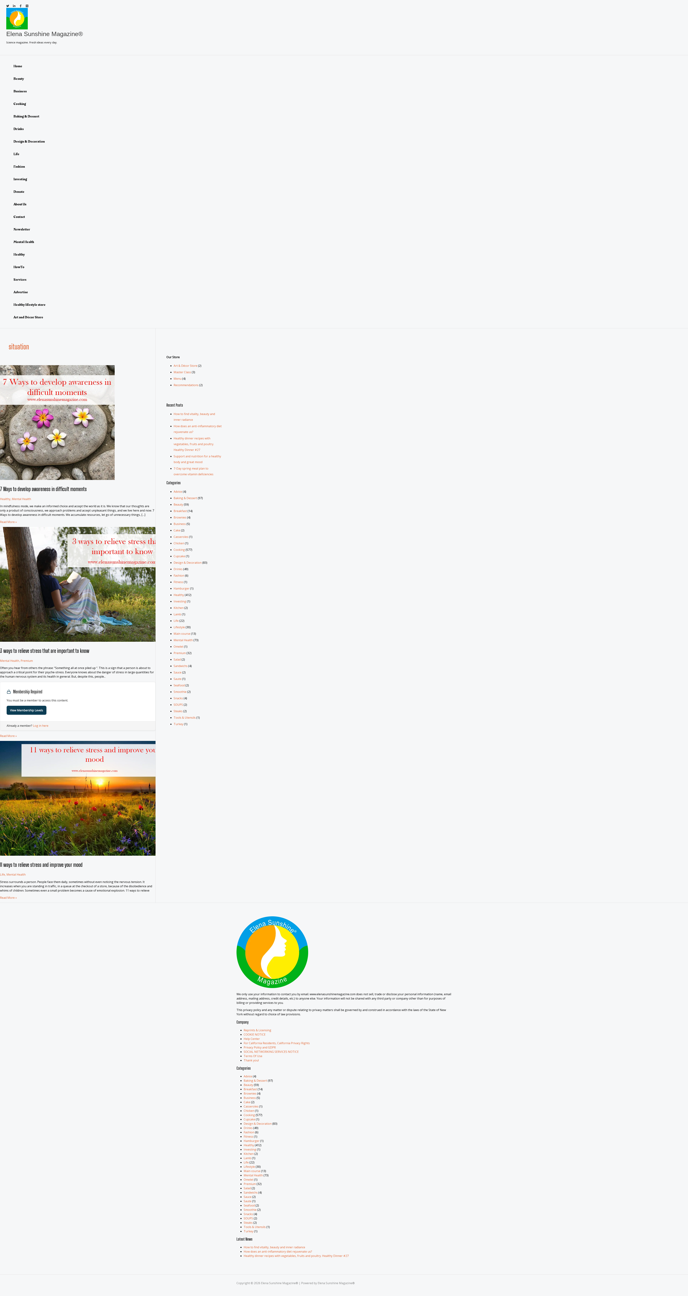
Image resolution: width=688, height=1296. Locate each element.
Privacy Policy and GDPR (260, 1047)
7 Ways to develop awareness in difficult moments (43, 489)
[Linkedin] (14, 6)
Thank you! (251, 1060)
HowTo (18, 267)
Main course (182, 634)
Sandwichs (181, 666)
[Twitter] (7, 6)
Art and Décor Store (28, 317)
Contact (19, 217)
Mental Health (23, 242)
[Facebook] (20, 6)
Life (16, 154)
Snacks (178, 698)
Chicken (179, 543)
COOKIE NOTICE (255, 1034)
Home (17, 66)
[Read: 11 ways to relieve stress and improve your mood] (91, 855)
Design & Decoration (29, 141)
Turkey (178, 724)
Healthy (19, 254)
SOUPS (178, 705)
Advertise (20, 292)
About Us (19, 204)
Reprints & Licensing (257, 1030)
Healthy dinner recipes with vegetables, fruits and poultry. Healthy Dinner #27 (194, 444)
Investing (20, 179)
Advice (178, 492)
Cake (177, 530)
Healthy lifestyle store (29, 304)
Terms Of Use (253, 1056)
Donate (18, 191)
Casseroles (181, 537)
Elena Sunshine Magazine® (44, 33)
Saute (177, 679)
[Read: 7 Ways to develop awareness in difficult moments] (57, 479)
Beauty (18, 78)
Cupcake (179, 556)
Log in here (40, 726)
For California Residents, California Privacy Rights (277, 1043)
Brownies (180, 517)
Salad (177, 659)
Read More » (8, 522)
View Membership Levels (26, 710)
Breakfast (180, 511)
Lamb (177, 614)
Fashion (19, 166)
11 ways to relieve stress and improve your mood (41, 864)
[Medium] (27, 6)
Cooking (19, 104)
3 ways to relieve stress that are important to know (44, 650)
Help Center (252, 1039)
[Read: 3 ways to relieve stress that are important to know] (91, 641)
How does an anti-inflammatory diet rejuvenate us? (278, 1251)
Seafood (179, 685)
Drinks (18, 129)
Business (20, 91)
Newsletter (21, 229)
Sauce (177, 672)
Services (19, 279)
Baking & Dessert (26, 116)
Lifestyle (179, 627)
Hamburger (181, 588)
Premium (27, 661)
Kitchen (179, 608)
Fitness (178, 582)
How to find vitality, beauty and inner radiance (274, 1247)
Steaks (178, 711)
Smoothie (180, 692)
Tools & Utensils (185, 718)
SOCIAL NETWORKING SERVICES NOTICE (271, 1052)
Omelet (178, 647)
